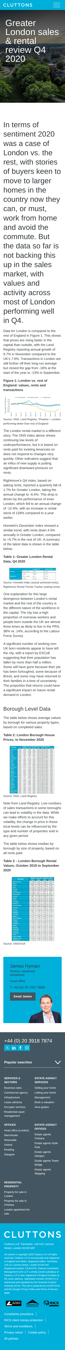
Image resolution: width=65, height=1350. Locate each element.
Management (42, 1097)
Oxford (8, 1145)
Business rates (13, 1088)
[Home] (17, 5)
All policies (11, 1338)
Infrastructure (12, 1097)
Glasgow (9, 1154)
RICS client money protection (23, 1320)
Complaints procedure (19, 1314)
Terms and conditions (18, 1326)
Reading (9, 1149)
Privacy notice (13, 1332)
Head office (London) (16, 1130)
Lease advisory (13, 1102)
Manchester (11, 1135)
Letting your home (45, 1092)
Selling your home (45, 1088)
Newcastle (10, 1140)
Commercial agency (16, 1092)
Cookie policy (37, 1332)
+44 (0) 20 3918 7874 (28, 1041)
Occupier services (14, 1107)
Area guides (42, 1107)
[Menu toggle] (57, 5)
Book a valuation (44, 1102)
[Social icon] (7, 1048)
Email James (23, 996)
